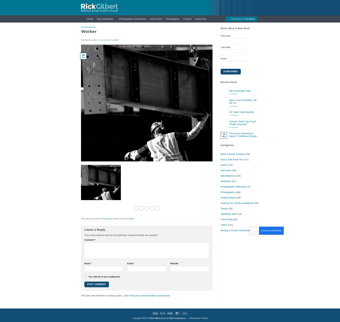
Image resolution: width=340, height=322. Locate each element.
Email (130, 263)
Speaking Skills (229, 214)
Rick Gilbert (113, 40)
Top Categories (105, 19)
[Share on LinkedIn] (157, 208)
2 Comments (236, 115)
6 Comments (237, 127)
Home (90, 19)
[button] (82, 18)
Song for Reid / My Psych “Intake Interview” (242, 122)
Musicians (226, 181)
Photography (172, 19)
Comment (89, 240)
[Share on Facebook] (136, 208)
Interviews (226, 170)
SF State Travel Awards (241, 112)
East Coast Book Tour (232, 159)
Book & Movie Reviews (233, 154)
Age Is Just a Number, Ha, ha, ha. (243, 101)
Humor (224, 165)
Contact (187, 19)
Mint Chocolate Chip (240, 91)
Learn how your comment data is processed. (146, 295)
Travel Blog (227, 219)
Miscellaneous (228, 176)
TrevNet (204, 318)
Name (88, 263)
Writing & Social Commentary (236, 230)
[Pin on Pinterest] (152, 208)
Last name (225, 47)
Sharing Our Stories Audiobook (237, 203)
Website (174, 263)
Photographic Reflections (132, 19)
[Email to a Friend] (146, 208)
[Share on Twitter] (141, 208)
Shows (224, 208)
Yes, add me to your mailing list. (104, 277)
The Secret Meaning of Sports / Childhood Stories (243, 134)
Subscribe (200, 19)
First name (226, 36)
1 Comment (237, 94)
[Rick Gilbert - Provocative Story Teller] (99, 7)
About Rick (156, 19)
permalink (130, 219)
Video (224, 225)
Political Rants (228, 197)
